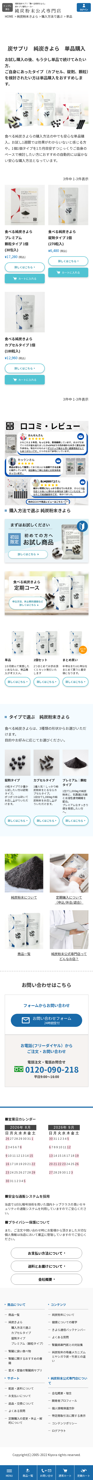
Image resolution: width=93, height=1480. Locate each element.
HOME (9, 16)
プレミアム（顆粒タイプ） (28, 1343)
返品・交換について (21, 1403)
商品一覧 (14, 1315)
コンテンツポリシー (64, 1423)
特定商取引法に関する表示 (69, 1416)
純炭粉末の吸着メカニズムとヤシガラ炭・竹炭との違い (69, 1356)
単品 (8, 660)
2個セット (40, 660)
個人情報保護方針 (63, 1408)
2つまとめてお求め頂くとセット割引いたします (46, 669)
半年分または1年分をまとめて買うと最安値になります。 (75, 669)
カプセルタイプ (44, 780)
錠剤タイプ (12, 780)
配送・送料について (21, 1388)
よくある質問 (60, 1337)
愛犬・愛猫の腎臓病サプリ (25, 1370)
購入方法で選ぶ (52, 16)
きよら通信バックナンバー (69, 1330)
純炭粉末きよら (27, 16)
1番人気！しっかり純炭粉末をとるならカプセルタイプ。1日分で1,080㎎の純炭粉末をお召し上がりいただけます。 (46, 795)
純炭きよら (15, 1322)
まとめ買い (70, 660)
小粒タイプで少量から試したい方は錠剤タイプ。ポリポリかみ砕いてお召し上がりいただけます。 (16, 795)
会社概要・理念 (62, 1393)
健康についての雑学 (64, 1322)
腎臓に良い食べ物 (19, 1351)
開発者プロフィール (64, 1400)
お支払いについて (19, 1396)
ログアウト (59, 1431)
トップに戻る (7, 7)
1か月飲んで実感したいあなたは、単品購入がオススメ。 (17, 669)
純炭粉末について (63, 1315)
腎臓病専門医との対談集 (67, 1345)
